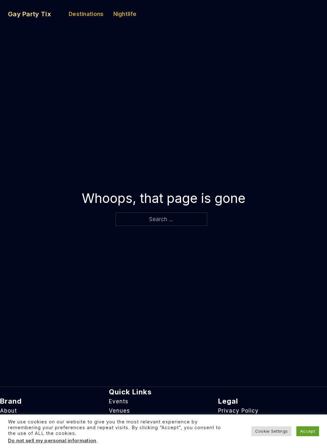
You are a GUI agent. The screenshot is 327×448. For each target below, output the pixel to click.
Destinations (86, 14)
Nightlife (125, 14)
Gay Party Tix (29, 14)
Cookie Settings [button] (271, 431)
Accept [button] (307, 431)
